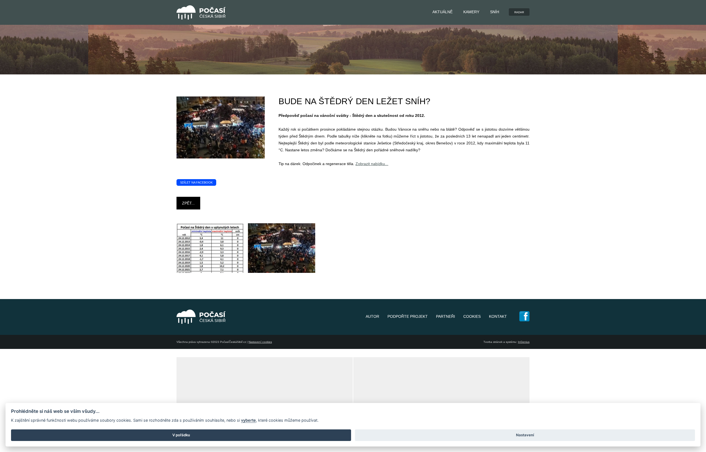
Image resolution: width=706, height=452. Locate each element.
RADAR (519, 12)
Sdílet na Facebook (196, 182)
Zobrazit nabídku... (371, 164)
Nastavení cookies (260, 341)
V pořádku (181, 435)
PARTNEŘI (445, 316)
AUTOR (372, 316)
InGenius (524, 341)
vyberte (248, 420)
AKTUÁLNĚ (442, 12)
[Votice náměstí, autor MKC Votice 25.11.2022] (303, 271)
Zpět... (188, 203)
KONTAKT (498, 316)
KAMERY (471, 12)
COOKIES (472, 316)
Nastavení (525, 435)
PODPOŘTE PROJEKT (407, 316)
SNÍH (494, 12)
